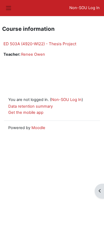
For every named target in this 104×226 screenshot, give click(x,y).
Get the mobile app (25, 112)
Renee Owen (33, 54)
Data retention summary (30, 106)
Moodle (38, 127)
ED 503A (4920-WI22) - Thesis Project (39, 43)
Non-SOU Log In (84, 7)
